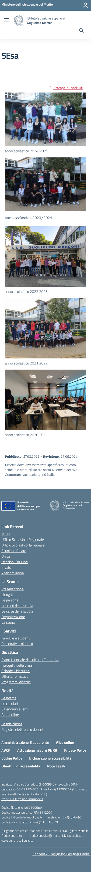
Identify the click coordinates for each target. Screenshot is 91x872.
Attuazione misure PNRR (37, 750)
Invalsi (6, 567)
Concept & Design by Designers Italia (61, 854)
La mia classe (11, 724)
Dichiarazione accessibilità (50, 758)
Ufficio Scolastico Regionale (22, 539)
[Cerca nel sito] (81, 31)
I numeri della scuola (17, 605)
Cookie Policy (11, 758)
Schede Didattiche (15, 671)
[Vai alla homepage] (18, 20)
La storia (8, 622)
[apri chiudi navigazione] (6, 20)
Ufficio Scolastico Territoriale (23, 545)
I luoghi (7, 594)
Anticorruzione (12, 573)
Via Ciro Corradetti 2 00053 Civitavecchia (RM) (46, 784)
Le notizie (8, 698)
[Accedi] (85, 5)
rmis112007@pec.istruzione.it (22, 798)
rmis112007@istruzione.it (68, 789)
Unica (5, 556)
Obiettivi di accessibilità (20, 766)
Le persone (9, 600)
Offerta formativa (14, 676)
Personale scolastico (17, 643)
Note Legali (56, 766)
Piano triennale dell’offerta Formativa (30, 659)
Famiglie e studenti (16, 638)
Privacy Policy (75, 750)
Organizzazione (13, 617)
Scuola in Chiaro (13, 550)
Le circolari (9, 703)
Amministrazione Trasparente (25, 742)
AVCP (5, 750)
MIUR (5, 534)
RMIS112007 (43, 812)
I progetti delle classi (17, 665)
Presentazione (12, 589)
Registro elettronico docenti (22, 729)
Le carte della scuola (17, 611)
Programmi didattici (16, 682)
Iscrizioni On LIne (14, 562)
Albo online (10, 714)
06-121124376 (27, 789)
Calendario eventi (14, 709)
